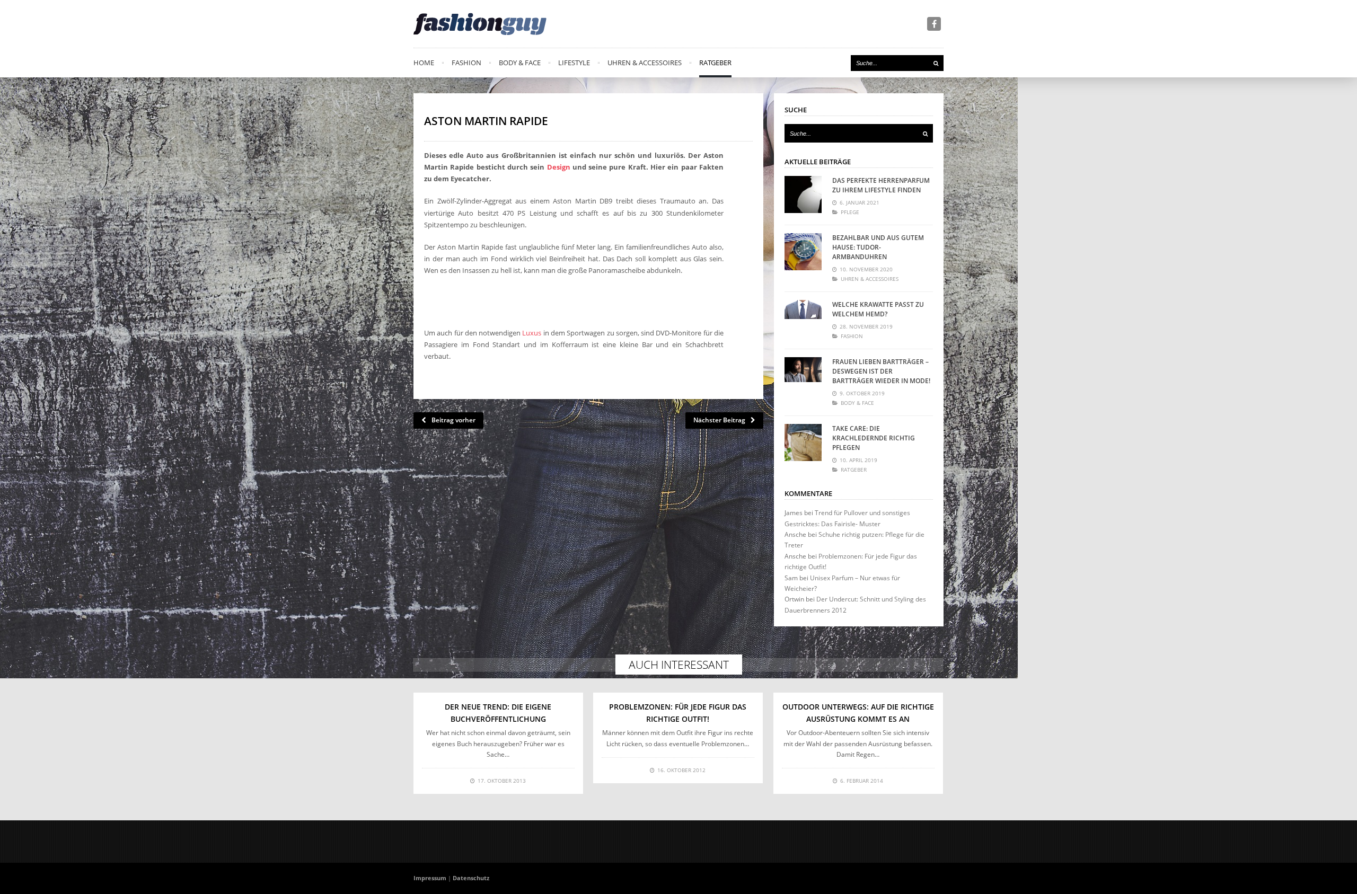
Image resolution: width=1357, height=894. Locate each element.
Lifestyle (574, 62)
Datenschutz (471, 878)
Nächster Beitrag (719, 419)
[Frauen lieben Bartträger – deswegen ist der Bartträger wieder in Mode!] (803, 375)
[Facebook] (934, 24)
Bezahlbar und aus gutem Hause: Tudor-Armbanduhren (878, 247)
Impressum (429, 878)
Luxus (531, 333)
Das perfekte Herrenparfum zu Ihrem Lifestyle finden (881, 185)
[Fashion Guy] (480, 24)
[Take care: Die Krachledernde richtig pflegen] (803, 442)
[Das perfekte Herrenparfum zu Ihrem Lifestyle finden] (803, 194)
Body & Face (520, 62)
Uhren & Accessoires (644, 62)
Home (423, 62)
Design (558, 167)
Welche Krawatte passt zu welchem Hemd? (878, 309)
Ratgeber (715, 62)
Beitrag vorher (453, 419)
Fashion (466, 62)
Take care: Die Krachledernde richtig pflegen (873, 438)
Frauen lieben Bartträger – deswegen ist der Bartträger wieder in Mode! (881, 371)
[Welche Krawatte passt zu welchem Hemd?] (803, 318)
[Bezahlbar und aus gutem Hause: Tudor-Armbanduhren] (803, 251)
